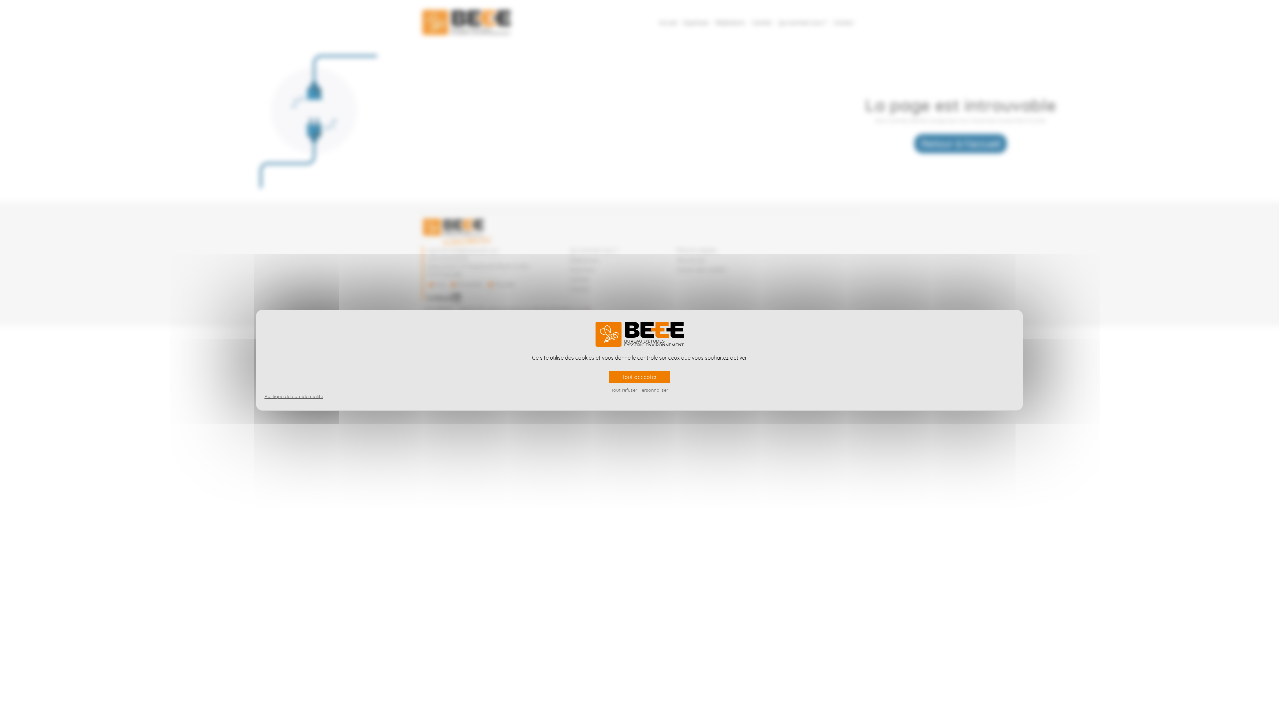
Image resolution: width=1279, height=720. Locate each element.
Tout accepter (639, 377)
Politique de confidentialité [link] (293, 396)
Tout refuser (624, 390)
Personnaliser (653, 390)
